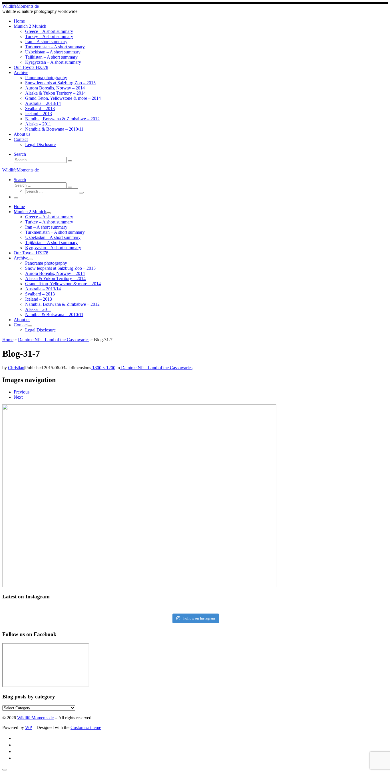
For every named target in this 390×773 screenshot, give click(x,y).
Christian (16, 367)
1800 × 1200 (103, 367)
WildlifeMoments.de (35, 717)
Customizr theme (86, 727)
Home (7, 339)
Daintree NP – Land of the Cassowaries (53, 339)
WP (28, 727)
